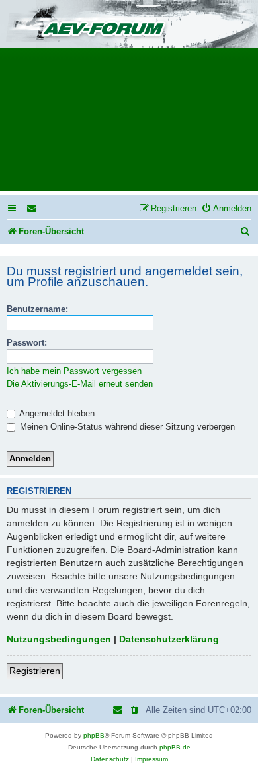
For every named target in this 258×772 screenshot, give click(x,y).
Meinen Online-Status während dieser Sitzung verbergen (126, 427)
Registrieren (34, 670)
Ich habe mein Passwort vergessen (74, 371)
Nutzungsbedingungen (59, 639)
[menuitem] (32, 208)
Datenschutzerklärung (169, 639)
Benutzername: (37, 309)
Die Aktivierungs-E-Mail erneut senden (80, 384)
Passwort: (27, 343)
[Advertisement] (129, 123)
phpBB (94, 735)
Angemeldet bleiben (56, 413)
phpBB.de (175, 747)
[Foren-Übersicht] (129, 25)
